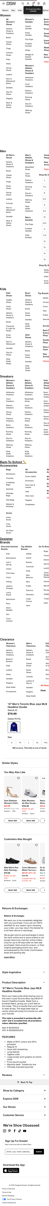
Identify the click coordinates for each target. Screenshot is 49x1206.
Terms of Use (6, 1192)
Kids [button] (20, 10)
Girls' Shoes (28, 336)
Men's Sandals (29, 218)
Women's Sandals (29, 20)
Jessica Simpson (9, 587)
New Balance (29, 576)
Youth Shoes (8, 307)
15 (44, 259)
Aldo (8, 553)
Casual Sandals (28, 27)
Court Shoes (27, 174)
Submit (39, 1151)
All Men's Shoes (10, 156)
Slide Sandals (28, 236)
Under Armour (29, 599)
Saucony (29, 590)
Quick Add (12, 820)
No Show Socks (9, 531)
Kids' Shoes (9, 294)
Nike (28, 581)
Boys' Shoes (28, 294)
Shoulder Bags (9, 494)
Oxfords (9, 203)
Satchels (9, 489)
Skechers (30, 594)
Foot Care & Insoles (30, 486)
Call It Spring (8, 563)
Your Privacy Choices (14, 1199)
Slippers (9, 98)
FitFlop (9, 581)
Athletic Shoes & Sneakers (10, 31)
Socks (9, 512)
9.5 (44, 211)
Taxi (7, 614)
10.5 (44, 223)
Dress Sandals (28, 33)
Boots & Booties (9, 660)
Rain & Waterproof (10, 342)
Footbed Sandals (28, 44)
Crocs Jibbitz (30, 476)
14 (44, 253)
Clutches (9, 478)
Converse (30, 566)
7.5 (44, 186)
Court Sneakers (29, 85)
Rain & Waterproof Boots (10, 81)
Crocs (8, 577)
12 (44, 241)
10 (44, 217)
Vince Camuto (9, 619)
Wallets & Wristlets (10, 505)
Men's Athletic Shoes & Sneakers (29, 159)
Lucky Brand (8, 593)
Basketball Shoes (29, 168)
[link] (11, 804)
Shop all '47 (12, 710)
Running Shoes (28, 98)
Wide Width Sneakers (29, 208)
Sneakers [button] (29, 10)
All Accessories (31, 471)
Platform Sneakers (10, 419)
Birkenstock (11, 558)
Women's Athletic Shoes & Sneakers (29, 69)
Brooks (29, 562)
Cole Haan (10, 573)
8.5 (44, 199)
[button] (18, 778)
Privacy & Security (8, 1189)
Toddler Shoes (9, 301)
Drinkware (29, 480)
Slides (27, 50)
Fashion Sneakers (29, 91)
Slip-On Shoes (9, 93)
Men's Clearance (31, 644)
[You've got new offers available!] (33, 3)
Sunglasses (30, 504)
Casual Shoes (9, 42)
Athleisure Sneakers (29, 78)
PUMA (28, 586)
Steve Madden (9, 608)
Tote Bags (10, 499)
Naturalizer (10, 599)
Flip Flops (29, 39)
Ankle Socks (8, 518)
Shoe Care (29, 495)
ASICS (28, 558)
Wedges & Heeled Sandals (29, 56)
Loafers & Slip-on (30, 682)
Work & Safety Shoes (9, 105)
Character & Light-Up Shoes (10, 328)
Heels (8, 63)
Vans (28, 605)
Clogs (8, 48)
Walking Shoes (28, 111)
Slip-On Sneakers (29, 104)
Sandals (9, 87)
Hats (27, 491)
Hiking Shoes (8, 69)
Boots (8, 37)
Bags (8, 469)
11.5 (44, 235)
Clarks (8, 568)
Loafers (9, 74)
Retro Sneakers (10, 426)
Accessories (11, 691)
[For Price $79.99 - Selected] (14, 727)
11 (44, 229)
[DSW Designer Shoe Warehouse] (11, 3)
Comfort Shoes (9, 53)
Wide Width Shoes (8, 361)
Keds (28, 570)
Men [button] (13, 10)
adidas (28, 553)
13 (44, 247)
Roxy (8, 603)
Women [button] (5, 10)
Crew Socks (8, 525)
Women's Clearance (10, 644)
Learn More (9, 957)
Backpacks (10, 474)
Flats (8, 59)
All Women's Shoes (10, 22)
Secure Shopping (8, 1196)
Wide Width (10, 687)
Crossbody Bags (10, 483)
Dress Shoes (8, 187)
